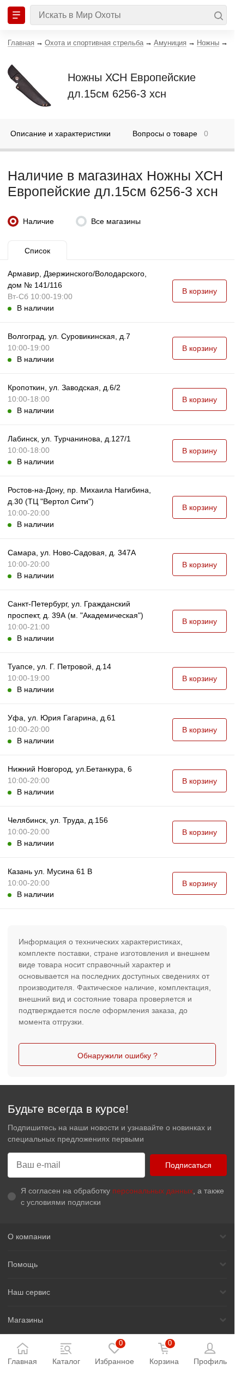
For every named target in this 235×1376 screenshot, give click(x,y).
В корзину (199, 291)
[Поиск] (128, 15)
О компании (29, 1236)
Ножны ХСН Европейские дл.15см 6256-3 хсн (132, 85)
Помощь (23, 1264)
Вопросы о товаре (170, 133)
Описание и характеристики (60, 133)
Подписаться (188, 1165)
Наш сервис (29, 1292)
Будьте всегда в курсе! (68, 1108)
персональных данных (152, 1190)
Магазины (25, 1320)
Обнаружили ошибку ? (117, 1055)
